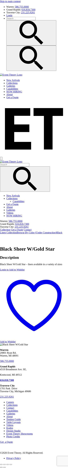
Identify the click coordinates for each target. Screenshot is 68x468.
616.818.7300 (28, 9)
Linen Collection (8, 232)
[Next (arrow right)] (4, 467)
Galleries (10, 86)
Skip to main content (10, 1)
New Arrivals (13, 80)
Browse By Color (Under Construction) (36, 232)
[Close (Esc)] (10, 464)
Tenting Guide (13, 419)
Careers (10, 402)
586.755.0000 (22, 6)
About (9, 94)
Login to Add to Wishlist (12, 269)
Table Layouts (13, 422)
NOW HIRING (14, 91)
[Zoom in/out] (1, 464)
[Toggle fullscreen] (4, 464)
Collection (5, 229)
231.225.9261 (28, 12)
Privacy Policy (13, 458)
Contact (27, 229)
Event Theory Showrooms (19, 433)
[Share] (7, 464)
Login (9, 15)
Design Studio (13, 430)
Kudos (9, 428)
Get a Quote (12, 97)
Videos (9, 212)
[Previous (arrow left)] (1, 467)
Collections (12, 83)
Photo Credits (13, 436)
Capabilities (12, 88)
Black (59, 232)
